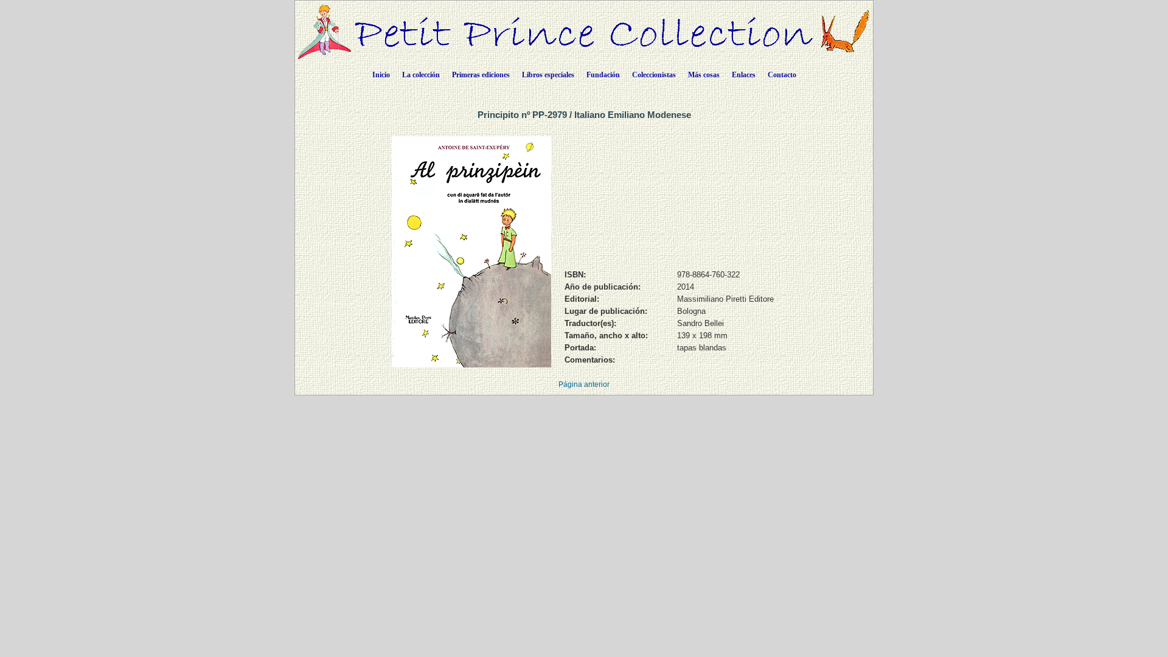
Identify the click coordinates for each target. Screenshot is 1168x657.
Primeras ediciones (481, 75)
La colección (421, 75)
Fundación (603, 75)
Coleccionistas (654, 75)
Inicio (381, 75)
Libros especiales (548, 75)
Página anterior (584, 384)
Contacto (782, 75)
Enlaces (744, 75)
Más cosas (704, 75)
